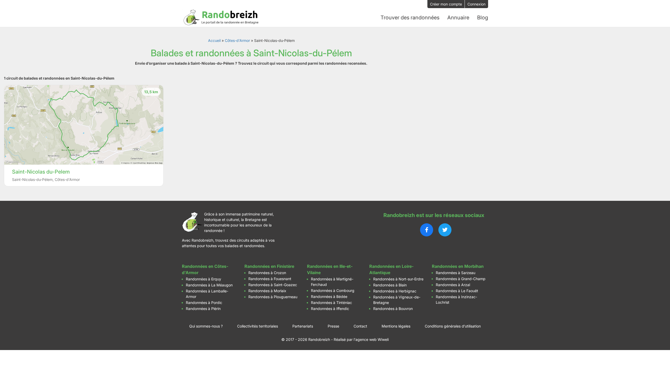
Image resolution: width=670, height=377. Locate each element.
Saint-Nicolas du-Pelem (41, 172)
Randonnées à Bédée (329, 296)
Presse (333, 326)
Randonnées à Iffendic (330, 308)
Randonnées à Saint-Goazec (272, 284)
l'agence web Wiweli (371, 339)
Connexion (476, 4)
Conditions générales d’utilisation (453, 326)
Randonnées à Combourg (332, 290)
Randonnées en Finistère (269, 266)
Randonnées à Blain (390, 285)
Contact (360, 326)
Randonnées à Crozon (267, 272)
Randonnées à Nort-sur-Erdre (398, 279)
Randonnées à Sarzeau (455, 272)
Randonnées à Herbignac (394, 291)
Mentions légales (396, 326)
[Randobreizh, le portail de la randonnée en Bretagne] (221, 17)
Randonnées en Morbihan (458, 266)
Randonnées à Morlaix (267, 291)
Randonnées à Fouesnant (269, 278)
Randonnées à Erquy (203, 279)
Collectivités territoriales (257, 326)
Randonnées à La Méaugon (209, 285)
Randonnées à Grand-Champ (460, 278)
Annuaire (458, 17)
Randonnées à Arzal (453, 284)
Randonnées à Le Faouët (457, 291)
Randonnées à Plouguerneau (272, 297)
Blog (482, 17)
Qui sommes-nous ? (206, 326)
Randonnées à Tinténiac (331, 302)
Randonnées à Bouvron (393, 308)
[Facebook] (426, 229)
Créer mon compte (446, 4)
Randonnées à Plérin (203, 308)
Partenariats (302, 326)
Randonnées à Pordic (204, 302)
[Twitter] (444, 229)
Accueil (214, 40)
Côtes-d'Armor (237, 40)
